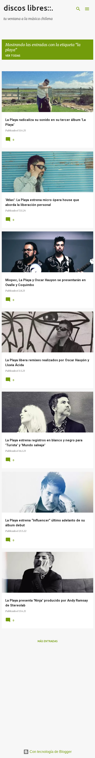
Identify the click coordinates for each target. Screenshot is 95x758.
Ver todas (12, 55)
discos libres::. (28, 8)
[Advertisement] (47, 694)
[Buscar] (78, 9)
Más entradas (48, 641)
